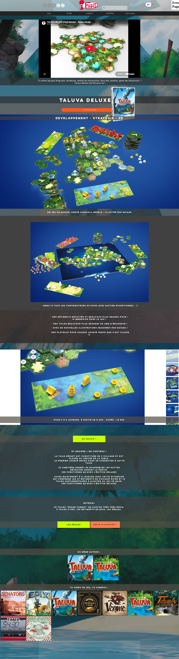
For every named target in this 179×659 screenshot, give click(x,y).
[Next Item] (161, 387)
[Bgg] (63, 5)
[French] (148, 4)
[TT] (58, 5)
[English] (153, 4)
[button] (143, 4)
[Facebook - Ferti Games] (45, 5)
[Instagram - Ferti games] (49, 5)
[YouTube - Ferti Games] (54, 5)
